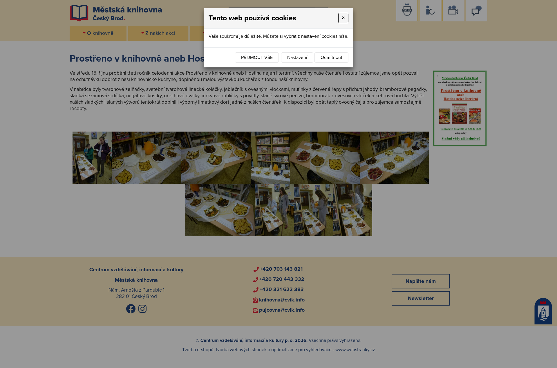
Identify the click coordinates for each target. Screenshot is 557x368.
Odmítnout (331, 57)
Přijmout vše (257, 57)
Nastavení (297, 57)
